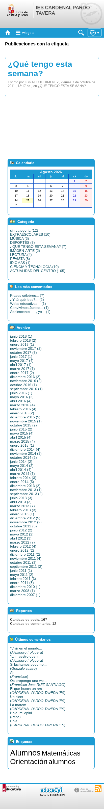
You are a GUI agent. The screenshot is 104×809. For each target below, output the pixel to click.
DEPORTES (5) (22, 242)
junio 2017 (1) (21, 357)
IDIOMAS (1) (20, 263)
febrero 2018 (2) (23, 340)
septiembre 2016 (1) (26, 389)
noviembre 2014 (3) (26, 453)
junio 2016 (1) (21, 393)
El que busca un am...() (37, 691)
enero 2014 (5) (22, 482)
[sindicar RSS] (98, 788)
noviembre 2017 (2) (26, 348)
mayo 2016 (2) (22, 397)
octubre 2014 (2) (23, 457)
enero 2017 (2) (22, 373)
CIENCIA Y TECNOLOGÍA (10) (34, 267)
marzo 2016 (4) (22, 405)
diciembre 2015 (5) (25, 417)
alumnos (61, 762)
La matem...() (37, 707)
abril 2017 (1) (21, 365)
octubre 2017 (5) (23, 352)
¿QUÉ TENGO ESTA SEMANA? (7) (38, 247)
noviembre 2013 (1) (26, 490)
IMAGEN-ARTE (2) (25, 251)
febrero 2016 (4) (23, 409)
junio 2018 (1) (21, 336)
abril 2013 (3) (21, 502)
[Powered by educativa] (12, 788)
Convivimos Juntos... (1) (29, 308)
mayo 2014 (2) (22, 466)
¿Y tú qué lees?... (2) (27, 300)
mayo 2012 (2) (22, 534)
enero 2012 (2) (22, 550)
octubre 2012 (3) (23, 526)
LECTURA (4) (21, 255)
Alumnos (25, 752)
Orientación (28, 761)
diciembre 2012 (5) (25, 518)
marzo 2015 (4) (22, 441)
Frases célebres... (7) (27, 295)
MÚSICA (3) (19, 238)
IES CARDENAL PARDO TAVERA (63, 10)
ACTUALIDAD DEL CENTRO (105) (37, 271)
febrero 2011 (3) (23, 579)
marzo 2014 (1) (22, 474)
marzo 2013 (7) (22, 506)
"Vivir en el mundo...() (26, 650)
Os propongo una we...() (37, 683)
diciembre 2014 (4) (25, 449)
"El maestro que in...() (26, 658)
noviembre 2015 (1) (26, 421)
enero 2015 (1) (22, 445)
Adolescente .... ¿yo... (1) (30, 312)
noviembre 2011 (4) (25, 558)
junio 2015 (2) (21, 429)
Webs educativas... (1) (28, 304)
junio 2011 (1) (21, 571)
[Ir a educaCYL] (52, 795)
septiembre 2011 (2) (26, 566)
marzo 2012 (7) (22, 542)
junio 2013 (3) (21, 498)
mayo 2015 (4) (22, 433)
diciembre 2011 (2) (25, 554)
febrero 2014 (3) (23, 478)
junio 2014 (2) (21, 462)
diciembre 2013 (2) (25, 486)
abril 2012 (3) (21, 538)
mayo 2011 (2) (21, 575)
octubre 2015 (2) (23, 425)
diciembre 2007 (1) (25, 595)
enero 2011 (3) (22, 583)
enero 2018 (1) (22, 344)
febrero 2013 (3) (23, 510)
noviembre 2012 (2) (26, 522)
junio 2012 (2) (21, 530)
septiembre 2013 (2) (26, 494)
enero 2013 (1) (22, 514)
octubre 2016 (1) (23, 385)
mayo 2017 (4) (22, 361)
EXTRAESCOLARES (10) (30, 234)
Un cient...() (37, 699)
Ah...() (19, 674)
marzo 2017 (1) (22, 369)
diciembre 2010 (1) (25, 587)
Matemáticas (61, 753)
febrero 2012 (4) (23, 546)
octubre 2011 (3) (23, 562)
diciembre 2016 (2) (25, 377)
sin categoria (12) (24, 230)
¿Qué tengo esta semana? (40, 69)
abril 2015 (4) (21, 437)
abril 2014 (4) (21, 470)
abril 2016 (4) (21, 401)
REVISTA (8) (20, 259)
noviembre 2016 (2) (26, 381)
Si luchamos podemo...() (28, 666)
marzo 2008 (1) (22, 591)
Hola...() (37, 723)
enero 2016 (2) (22, 413)
